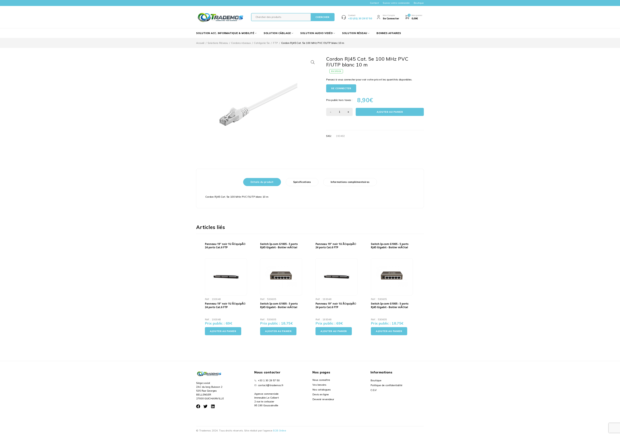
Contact (374, 3)
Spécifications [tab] (302, 181)
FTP (275, 42)
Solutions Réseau (218, 42)
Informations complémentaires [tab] (350, 181)
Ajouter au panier (390, 111)
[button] (313, 62)
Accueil (200, 42)
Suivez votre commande (396, 3)
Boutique (419, 3)
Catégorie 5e (262, 42)
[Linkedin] (213, 406)
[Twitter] (205, 406)
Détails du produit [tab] (262, 181)
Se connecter (341, 88)
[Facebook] (198, 406)
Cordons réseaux (241, 42)
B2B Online (279, 430)
